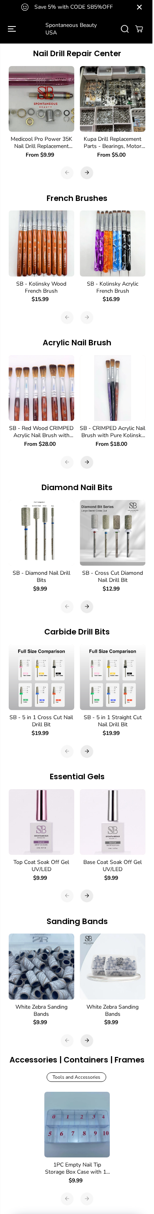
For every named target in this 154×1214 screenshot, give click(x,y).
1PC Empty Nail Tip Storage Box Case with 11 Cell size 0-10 (77, 1168)
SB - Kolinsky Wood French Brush (41, 287)
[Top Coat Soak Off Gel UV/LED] (41, 822)
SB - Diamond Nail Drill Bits (41, 577)
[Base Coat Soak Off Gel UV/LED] (112, 822)
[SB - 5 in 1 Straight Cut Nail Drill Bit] (112, 677)
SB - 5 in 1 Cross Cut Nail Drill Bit (41, 721)
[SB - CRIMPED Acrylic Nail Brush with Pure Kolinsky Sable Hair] (112, 388)
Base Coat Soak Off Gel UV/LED (112, 866)
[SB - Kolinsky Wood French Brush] (41, 243)
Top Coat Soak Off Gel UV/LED (41, 866)
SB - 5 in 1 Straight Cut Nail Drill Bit (113, 721)
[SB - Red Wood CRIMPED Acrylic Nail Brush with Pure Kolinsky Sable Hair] (41, 388)
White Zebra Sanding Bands (41, 1011)
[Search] (125, 29)
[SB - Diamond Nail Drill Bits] (41, 533)
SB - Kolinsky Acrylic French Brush (112, 287)
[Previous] (67, 172)
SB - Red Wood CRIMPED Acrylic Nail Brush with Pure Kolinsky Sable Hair (41, 432)
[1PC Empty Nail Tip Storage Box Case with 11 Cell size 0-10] (77, 1124)
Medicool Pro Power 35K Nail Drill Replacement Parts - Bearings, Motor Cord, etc (41, 143)
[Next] (87, 172)
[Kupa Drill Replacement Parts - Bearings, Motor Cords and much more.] (112, 99)
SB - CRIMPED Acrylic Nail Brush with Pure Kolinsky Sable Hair (112, 432)
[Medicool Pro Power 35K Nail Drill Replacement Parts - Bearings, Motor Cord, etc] (41, 99)
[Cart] (139, 29)
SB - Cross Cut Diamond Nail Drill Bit (112, 577)
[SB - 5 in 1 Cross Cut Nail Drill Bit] (41, 677)
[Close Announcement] (139, 7)
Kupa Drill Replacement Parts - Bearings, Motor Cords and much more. (112, 143)
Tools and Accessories (76, 1077)
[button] (12, 29)
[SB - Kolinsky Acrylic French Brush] (112, 243)
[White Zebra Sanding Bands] (41, 966)
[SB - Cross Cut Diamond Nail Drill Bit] (112, 533)
